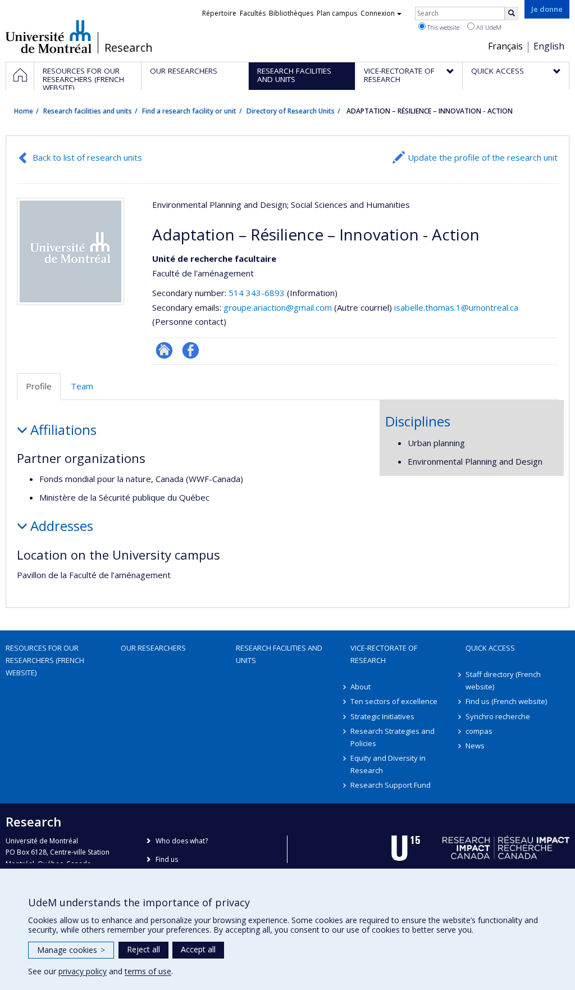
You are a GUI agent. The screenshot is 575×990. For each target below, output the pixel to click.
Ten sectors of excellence (393, 701)
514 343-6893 (258, 292)
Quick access (490, 648)
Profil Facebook (190, 350)
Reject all (143, 949)
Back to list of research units (87, 157)
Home (23, 111)
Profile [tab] (39, 386)
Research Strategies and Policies (392, 737)
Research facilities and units (87, 111)
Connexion (377, 13)
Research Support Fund (390, 785)
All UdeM (487, 27)
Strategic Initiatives (382, 716)
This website (442, 27)
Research (128, 47)
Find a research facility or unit (189, 111)
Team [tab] (82, 386)
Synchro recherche (498, 716)
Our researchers (153, 648)
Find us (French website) (506, 701)
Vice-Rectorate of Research (383, 654)
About (360, 687)
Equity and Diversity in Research (388, 764)
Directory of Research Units (291, 111)
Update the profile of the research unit (483, 157)
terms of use (148, 971)
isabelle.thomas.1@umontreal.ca (456, 307)
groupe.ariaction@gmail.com (277, 307)
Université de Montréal (49, 36)
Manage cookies (71, 949)
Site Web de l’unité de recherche (164, 350)
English (548, 46)
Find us (167, 859)
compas (479, 731)
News (475, 746)
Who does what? (182, 841)
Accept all (198, 949)
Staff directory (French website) (503, 680)
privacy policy (82, 971)
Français (505, 46)
